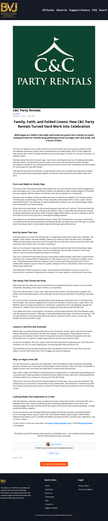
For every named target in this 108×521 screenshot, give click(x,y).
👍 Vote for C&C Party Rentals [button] (54, 464)
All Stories (48, 10)
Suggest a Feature (79, 10)
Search (103, 10)
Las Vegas (16, 114)
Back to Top (54, 453)
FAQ (94, 10)
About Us (61, 10)
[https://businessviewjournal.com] (9, 10)
